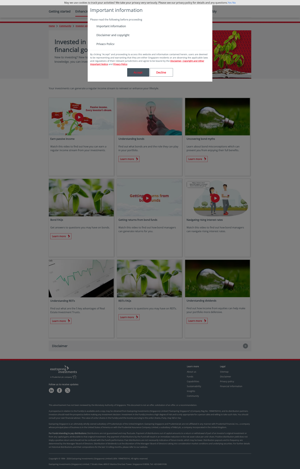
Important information (111, 26)
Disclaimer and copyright (112, 35)
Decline (161, 72)
